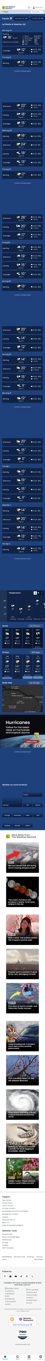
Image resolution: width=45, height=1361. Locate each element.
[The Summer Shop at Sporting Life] (38, 823)
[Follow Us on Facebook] (5, 1276)
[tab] (35, 593)
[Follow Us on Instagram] (10, 1276)
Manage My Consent (10, 1214)
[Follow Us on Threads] (26, 1276)
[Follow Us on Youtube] (16, 1276)
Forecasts (36, 12)
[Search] (29, 7)
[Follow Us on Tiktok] (21, 1276)
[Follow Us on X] (32, 1276)
